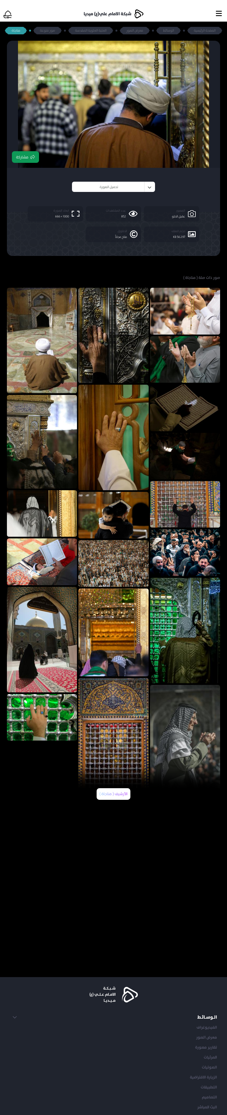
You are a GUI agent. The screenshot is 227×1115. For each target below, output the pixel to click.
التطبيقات (209, 1087)
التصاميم (209, 1097)
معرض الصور (206, 1037)
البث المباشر (207, 1107)
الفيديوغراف (207, 1027)
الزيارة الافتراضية (203, 1077)
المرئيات (210, 1057)
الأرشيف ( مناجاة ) (113, 794)
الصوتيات (209, 1067)
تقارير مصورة (206, 1047)
